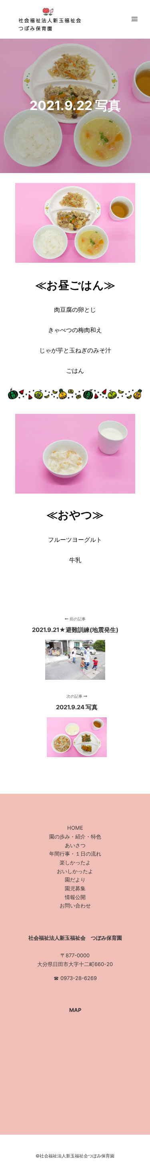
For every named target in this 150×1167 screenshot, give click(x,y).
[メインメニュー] (135, 19)
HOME (75, 828)
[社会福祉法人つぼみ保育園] (48, 19)
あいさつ (75, 845)
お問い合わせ (75, 905)
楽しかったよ (75, 862)
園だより (75, 879)
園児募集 (75, 888)
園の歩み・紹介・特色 (75, 836)
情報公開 (75, 897)
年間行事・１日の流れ (75, 853)
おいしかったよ (75, 871)
